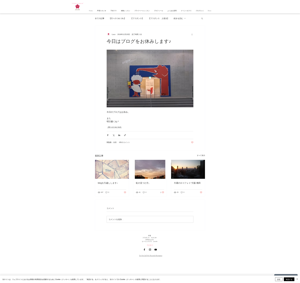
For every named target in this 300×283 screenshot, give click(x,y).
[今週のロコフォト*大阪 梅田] (188, 169)
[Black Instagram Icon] (150, 249)
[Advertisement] (70, 266)
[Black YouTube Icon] (155, 249)
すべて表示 (201, 155)
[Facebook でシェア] (108, 135)
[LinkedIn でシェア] (119, 135)
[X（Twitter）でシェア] (113, 135)
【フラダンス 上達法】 (158, 18)
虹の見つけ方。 (143, 183)
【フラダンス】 (137, 18)
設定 (278, 279)
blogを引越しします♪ (108, 183)
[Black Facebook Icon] (144, 249)
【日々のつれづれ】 (117, 18)
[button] (202, 18)
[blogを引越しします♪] (112, 169)
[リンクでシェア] (125, 135)
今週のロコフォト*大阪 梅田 (187, 183)
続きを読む (178, 18)
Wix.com (166, 253)
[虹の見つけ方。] (150, 169)
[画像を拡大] (150, 78)
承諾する (289, 279)
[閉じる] (297, 279)
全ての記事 (99, 18)
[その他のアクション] (192, 34)
